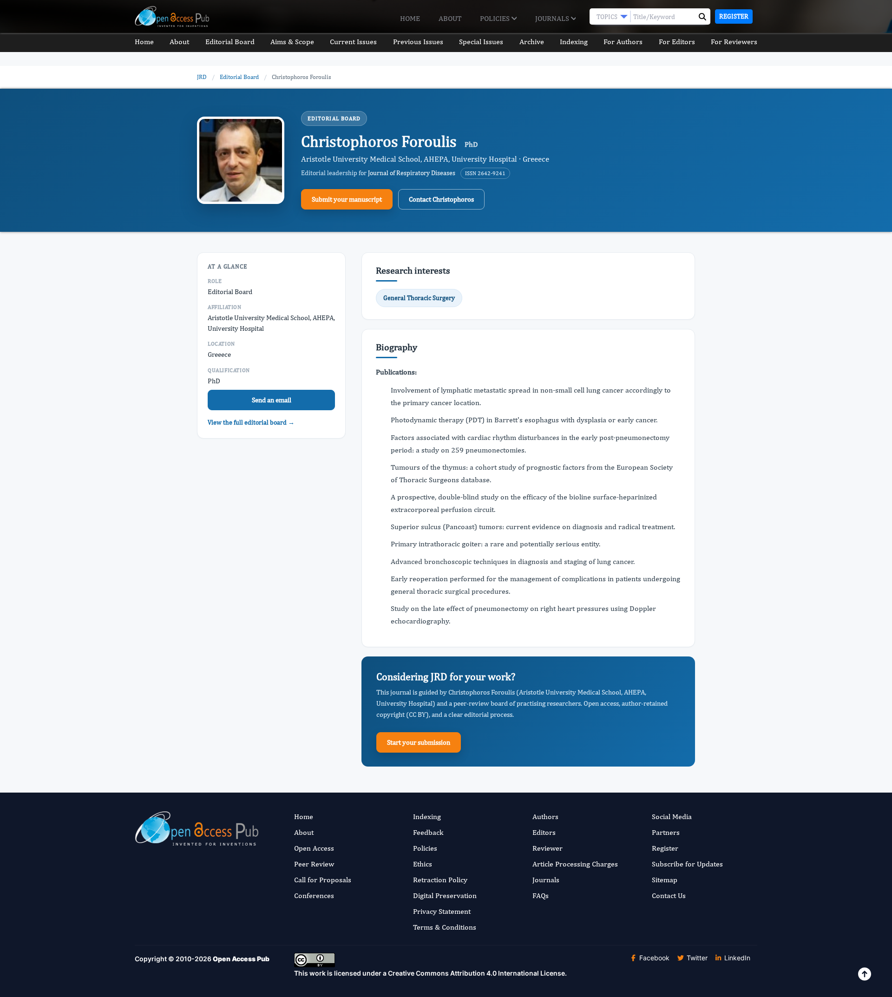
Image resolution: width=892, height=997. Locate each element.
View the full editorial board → (251, 422)
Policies (496, 18)
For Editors (677, 41)
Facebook (653, 958)
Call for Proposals (322, 879)
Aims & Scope (292, 41)
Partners (666, 832)
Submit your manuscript (347, 199)
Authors (545, 816)
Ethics (422, 863)
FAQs (540, 895)
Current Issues (353, 41)
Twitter (696, 958)
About (450, 18)
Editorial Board (230, 41)
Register (733, 16)
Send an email (271, 400)
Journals (553, 18)
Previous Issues (418, 41)
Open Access (314, 848)
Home (410, 18)
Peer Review (314, 863)
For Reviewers (734, 41)
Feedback (428, 832)
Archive (531, 41)
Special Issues (481, 41)
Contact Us (669, 895)
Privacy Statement (442, 911)
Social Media (672, 816)
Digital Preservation (445, 895)
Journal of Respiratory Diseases (411, 173)
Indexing (574, 41)
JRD (202, 76)
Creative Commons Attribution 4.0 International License (476, 973)
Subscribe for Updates (687, 863)
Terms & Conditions (444, 927)
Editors (544, 832)
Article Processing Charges (575, 863)
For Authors (623, 41)
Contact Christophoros (441, 199)
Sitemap (664, 879)
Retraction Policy (440, 879)
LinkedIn (736, 958)
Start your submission (418, 742)
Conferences (314, 895)
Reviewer (547, 848)
